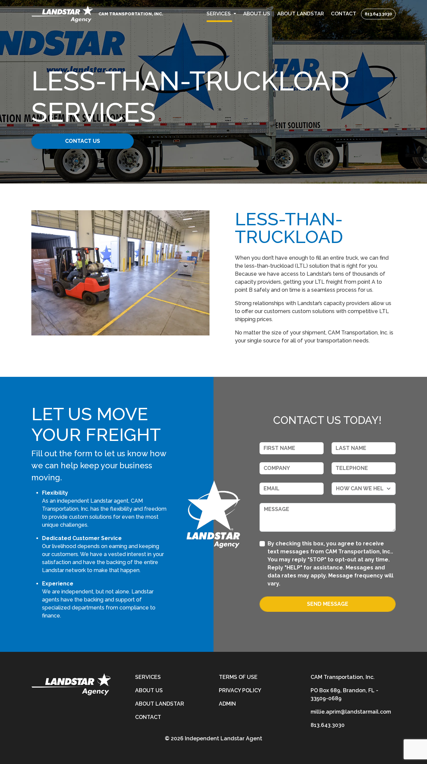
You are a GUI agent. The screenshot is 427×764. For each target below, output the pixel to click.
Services (148, 677)
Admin (227, 704)
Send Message (327, 604)
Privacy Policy (240, 690)
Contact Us (82, 141)
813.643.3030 (378, 13)
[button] (221, 13)
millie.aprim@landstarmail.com (351, 712)
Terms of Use (238, 677)
